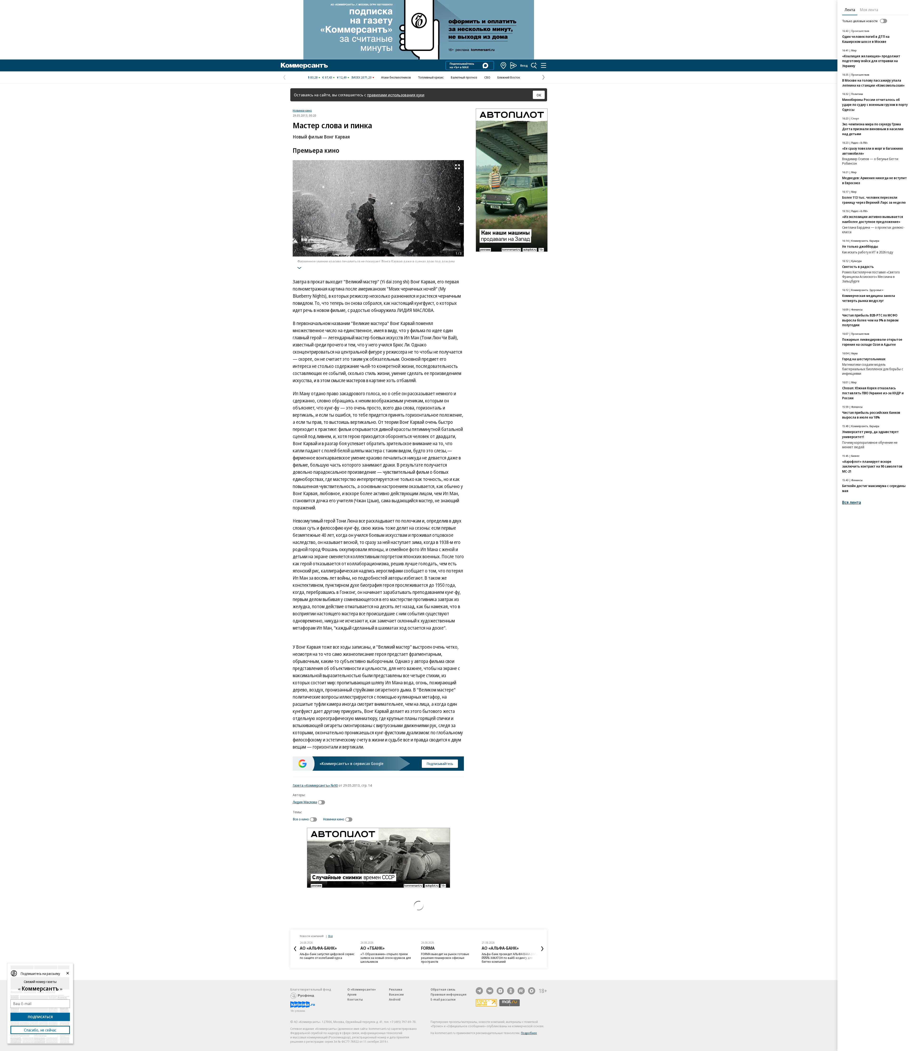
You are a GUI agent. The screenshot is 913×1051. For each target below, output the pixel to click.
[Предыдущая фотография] (297, 208)
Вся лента (851, 502)
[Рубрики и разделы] (543, 65)
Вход (524, 65)
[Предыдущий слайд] (295, 948)
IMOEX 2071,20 (361, 77)
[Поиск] (534, 65)
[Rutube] (521, 990)
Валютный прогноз (464, 77)
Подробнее (529, 1033)
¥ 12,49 (342, 77)
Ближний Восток (508, 77)
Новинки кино (302, 110)
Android (394, 999)
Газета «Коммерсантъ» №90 (315, 785)
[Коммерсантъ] (304, 65)
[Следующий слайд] (542, 948)
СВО (487, 77)
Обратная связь (443, 989)
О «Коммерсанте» (361, 989)
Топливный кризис (431, 77)
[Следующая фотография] (459, 208)
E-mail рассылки (443, 999)
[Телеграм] (479, 990)
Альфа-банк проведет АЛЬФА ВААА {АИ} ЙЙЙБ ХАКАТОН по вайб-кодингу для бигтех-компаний (509, 958)
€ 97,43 (327, 77)
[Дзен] (500, 990)
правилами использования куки (395, 95)
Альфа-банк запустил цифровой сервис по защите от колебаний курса (327, 956)
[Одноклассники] (510, 990)
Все (330, 936)
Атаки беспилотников (396, 77)
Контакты (355, 999)
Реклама (395, 989)
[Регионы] (503, 65)
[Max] (531, 990)
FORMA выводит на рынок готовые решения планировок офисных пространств (445, 958)
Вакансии (396, 994)
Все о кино (301, 819)
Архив (351, 994)
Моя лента (869, 9)
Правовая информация (448, 994)
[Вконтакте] (489, 990)
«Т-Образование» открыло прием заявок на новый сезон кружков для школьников (385, 958)
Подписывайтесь (440, 763)
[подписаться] (322, 802)
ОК (539, 95)
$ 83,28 (313, 77)
